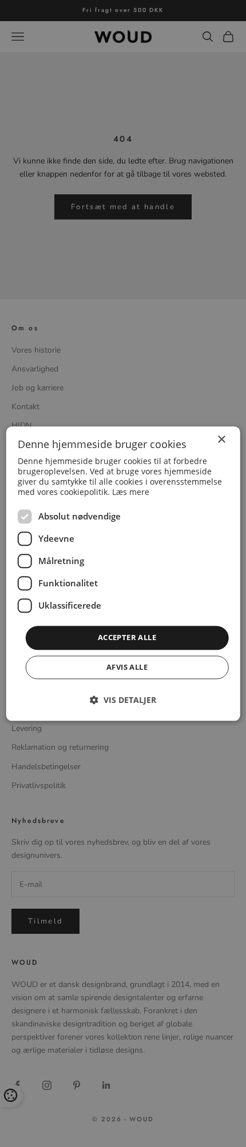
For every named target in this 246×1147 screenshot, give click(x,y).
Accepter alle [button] (127, 638)
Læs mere (130, 492)
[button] (123, 699)
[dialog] (123, 573)
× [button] (221, 439)
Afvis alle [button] (127, 667)
